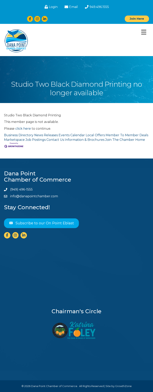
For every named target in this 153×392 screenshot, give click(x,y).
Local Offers (95, 135)
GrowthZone (123, 386)
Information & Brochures (84, 140)
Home (140, 140)
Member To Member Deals (127, 135)
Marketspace (14, 140)
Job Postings (36, 140)
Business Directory (18, 135)
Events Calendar (72, 135)
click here (23, 128)
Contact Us (55, 140)
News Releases (46, 135)
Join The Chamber (119, 140)
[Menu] (143, 32)
